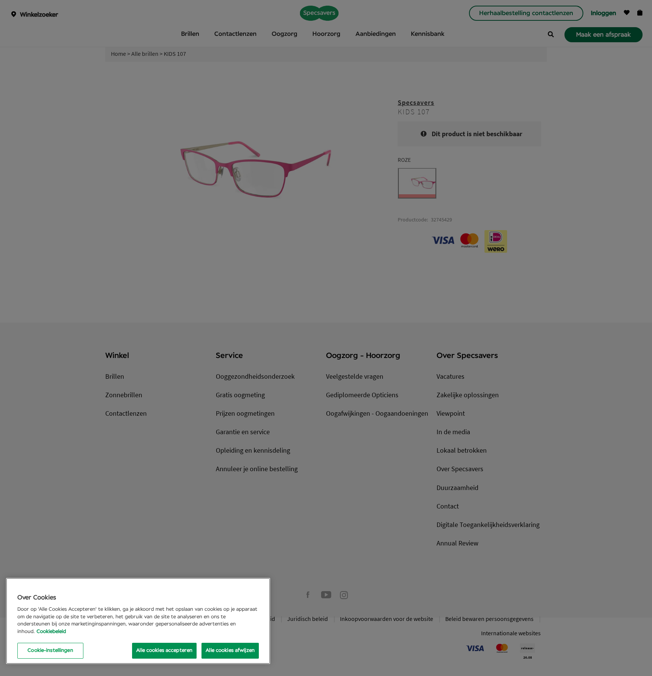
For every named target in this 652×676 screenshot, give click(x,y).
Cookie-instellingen (50, 650)
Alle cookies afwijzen (230, 650)
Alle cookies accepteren (164, 650)
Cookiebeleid (51, 631)
